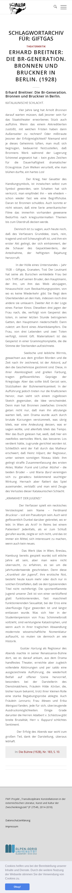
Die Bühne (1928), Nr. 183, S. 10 (39, 752)
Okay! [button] (17, 886)
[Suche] (53, 7)
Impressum (11, 826)
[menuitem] (53, 7)
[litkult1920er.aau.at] (29, 7)
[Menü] (62, 7)
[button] (20, 878)
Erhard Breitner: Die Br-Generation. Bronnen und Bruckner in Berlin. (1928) (36, 66)
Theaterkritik (36, 46)
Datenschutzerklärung (17, 820)
